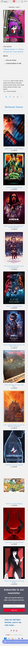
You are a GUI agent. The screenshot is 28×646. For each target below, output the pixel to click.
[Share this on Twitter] (6, 97)
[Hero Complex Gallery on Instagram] (17, 631)
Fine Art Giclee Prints (9, 85)
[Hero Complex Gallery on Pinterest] (14, 631)
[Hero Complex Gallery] (14, 1)
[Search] (22, 1)
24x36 (10, 70)
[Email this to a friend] (21, 97)
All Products (11, 83)
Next (18, 7)
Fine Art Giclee (11, 91)
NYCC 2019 (20, 85)
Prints (5, 87)
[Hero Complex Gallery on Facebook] (11, 631)
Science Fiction (12, 87)
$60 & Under (14, 81)
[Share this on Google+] (17, 97)
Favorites (19, 83)
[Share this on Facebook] (9, 97)
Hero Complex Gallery (16, 635)
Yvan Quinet (7, 46)
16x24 (5, 70)
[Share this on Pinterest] (13, 97)
